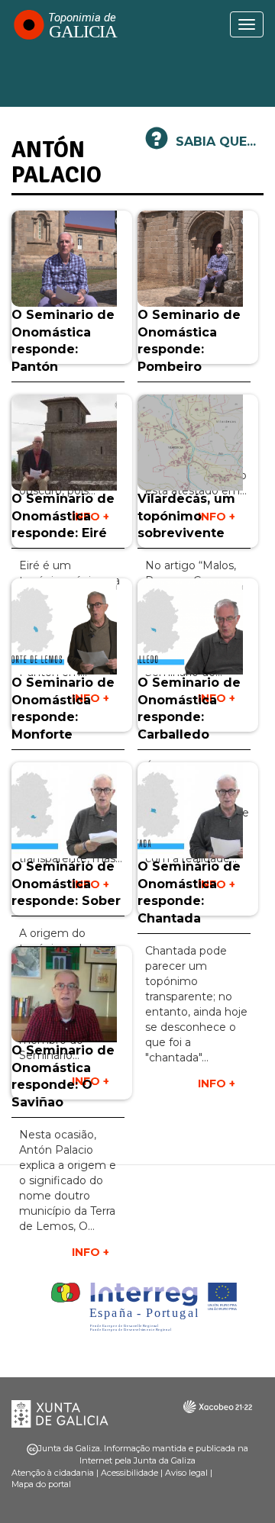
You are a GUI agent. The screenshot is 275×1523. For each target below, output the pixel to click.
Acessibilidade (129, 1472)
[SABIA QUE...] (156, 144)
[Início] (64, 24)
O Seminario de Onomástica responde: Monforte (63, 708)
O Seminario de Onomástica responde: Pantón (63, 341)
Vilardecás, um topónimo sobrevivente (186, 516)
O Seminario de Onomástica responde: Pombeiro (189, 341)
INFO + (216, 1083)
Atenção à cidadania (52, 1472)
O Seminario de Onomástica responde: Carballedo (189, 708)
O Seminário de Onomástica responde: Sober (66, 884)
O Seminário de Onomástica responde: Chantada (189, 892)
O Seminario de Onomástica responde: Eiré (63, 516)
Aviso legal (186, 1472)
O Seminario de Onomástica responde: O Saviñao (63, 1076)
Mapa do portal (41, 1484)
